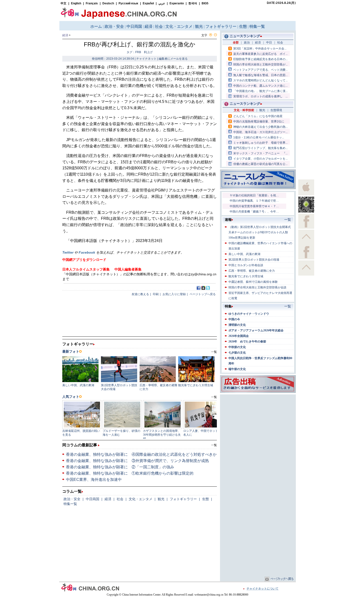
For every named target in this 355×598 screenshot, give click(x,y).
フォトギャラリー (183, 499)
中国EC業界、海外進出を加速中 (94, 479)
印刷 (156, 294)
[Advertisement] (258, 426)
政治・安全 (72, 499)
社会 (120, 499)
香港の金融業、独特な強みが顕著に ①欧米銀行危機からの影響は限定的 (129, 473)
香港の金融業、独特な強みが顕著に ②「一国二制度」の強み (120, 467)
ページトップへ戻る (203, 294)
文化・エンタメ (140, 499)
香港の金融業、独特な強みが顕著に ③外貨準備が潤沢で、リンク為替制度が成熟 (137, 461)
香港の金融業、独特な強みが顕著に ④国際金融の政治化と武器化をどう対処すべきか (141, 454)
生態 (205, 499)
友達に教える (140, 294)
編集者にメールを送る (173, 58)
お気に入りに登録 (174, 294)
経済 (65, 35)
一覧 (214, 445)
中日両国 (92, 499)
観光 (161, 499)
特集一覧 (70, 504)
